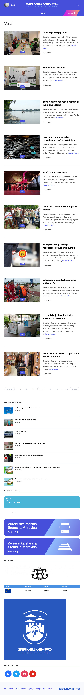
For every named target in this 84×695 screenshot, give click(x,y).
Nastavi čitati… (59, 80)
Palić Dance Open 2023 (55, 172)
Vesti (22, 52)
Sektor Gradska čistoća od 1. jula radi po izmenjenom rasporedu (37, 467)
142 (25, 389)
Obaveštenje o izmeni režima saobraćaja (29, 455)
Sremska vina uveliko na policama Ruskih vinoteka (61, 355)
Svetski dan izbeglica (54, 67)
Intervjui (38, 689)
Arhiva (50, 689)
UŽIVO (70, 13)
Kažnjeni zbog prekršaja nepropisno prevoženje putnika (59, 246)
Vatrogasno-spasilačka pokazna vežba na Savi (59, 281)
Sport (11, 689)
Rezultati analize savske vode (25, 419)
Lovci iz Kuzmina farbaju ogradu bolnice (60, 208)
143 (33, 389)
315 (66, 389)
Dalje (74, 389)
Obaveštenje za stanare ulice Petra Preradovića (31, 479)
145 (49, 389)
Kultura (17, 689)
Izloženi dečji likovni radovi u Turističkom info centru (58, 316)
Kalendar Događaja (27, 689)
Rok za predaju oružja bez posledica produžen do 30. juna (59, 138)
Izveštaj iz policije (21, 431)
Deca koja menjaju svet (55, 32)
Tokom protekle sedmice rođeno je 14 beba (30, 443)
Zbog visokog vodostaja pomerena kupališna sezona (61, 103)
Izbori (44, 689)
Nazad (9, 389)
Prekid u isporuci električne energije (27, 408)
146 (56, 389)
